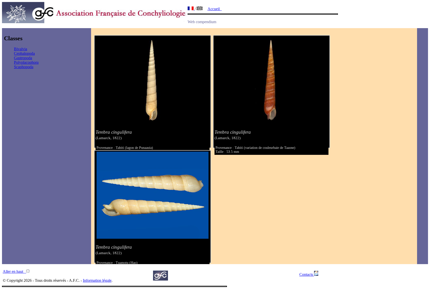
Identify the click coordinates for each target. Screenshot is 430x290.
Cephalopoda (24, 53)
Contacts (306, 274)
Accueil (215, 9)
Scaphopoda (23, 67)
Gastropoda (23, 58)
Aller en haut (14, 271)
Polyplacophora (26, 62)
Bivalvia (20, 49)
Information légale (97, 280)
